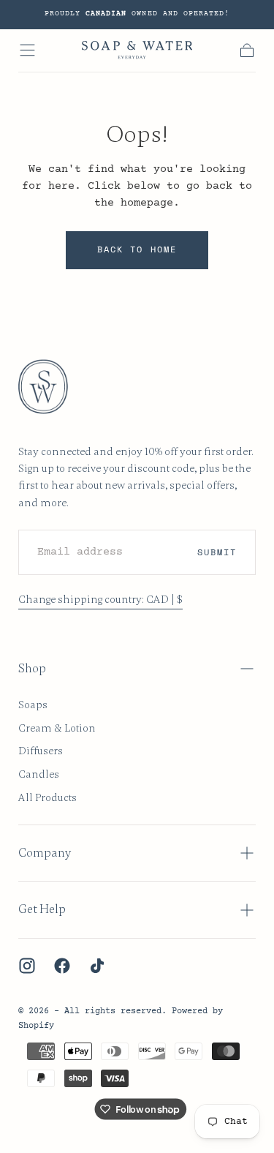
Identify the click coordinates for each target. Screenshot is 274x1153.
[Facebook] (62, 966)
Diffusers (40, 750)
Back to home (137, 249)
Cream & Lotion (57, 728)
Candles (38, 774)
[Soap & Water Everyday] (50, 386)
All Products (47, 797)
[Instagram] (27, 966)
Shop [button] (32, 668)
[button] (27, 50)
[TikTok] (97, 966)
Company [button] (44, 853)
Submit (217, 552)
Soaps (32, 704)
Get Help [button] (42, 909)
